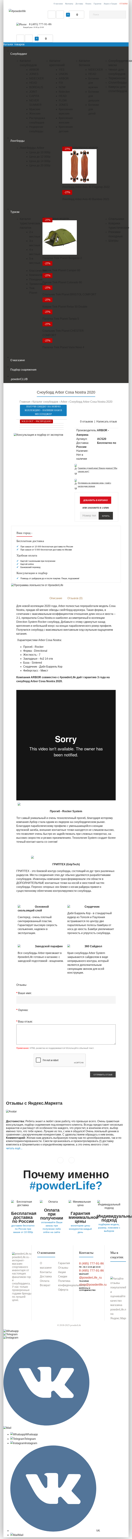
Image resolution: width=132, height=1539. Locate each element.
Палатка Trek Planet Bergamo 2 (62, 258)
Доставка (79, 4)
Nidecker (64, 91)
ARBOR (34, 69)
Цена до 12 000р (39, 156)
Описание (56, 598)
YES (61, 69)
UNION (63, 74)
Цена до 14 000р (39, 161)
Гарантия (97, 4)
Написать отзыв (106, 421)
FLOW (63, 100)
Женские (35, 113)
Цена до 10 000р (39, 152)
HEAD (33, 82)
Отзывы (63, 1267)
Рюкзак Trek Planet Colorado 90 (62, 282)
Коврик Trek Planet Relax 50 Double (64, 306)
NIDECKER (36, 78)
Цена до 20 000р (39, 165)
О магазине (58, 4)
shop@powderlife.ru (93, 1284)
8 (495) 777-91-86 (40, 24)
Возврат (45, 1285)
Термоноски (116, 78)
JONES (33, 74)
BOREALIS (36, 87)
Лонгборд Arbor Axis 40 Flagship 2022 (86, 186)
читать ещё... (14, 1148)
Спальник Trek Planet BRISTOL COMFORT (69, 294)
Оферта (63, 1289)
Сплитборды (117, 82)
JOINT (33, 91)
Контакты (69, 4)
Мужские (34, 109)
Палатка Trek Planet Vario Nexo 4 (63, 347)
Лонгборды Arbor (32, 147)
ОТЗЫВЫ (123, 4)
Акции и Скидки (110, 4)
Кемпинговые (38, 274)
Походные (35, 279)
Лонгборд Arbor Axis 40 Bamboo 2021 (85, 199)
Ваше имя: (25, 993)
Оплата (88, 4)
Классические (38, 270)
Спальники (116, 219)
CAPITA (34, 96)
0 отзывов (86, 421)
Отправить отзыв (103, 1075)
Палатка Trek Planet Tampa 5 (60, 318)
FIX (61, 82)
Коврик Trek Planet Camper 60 (61, 270)
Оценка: (23, 1010)
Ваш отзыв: (25, 1021)
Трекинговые (37, 283)
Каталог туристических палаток (30, 223)
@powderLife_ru (90, 1277)
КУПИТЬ (105, 516)
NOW (62, 87)
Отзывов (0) (74, 598)
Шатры (113, 240)
